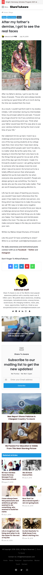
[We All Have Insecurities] (31, 465)
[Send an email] (16, 36)
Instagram (6, 253)
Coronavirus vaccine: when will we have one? (21, 334)
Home (5, 12)
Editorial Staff (9, 36)
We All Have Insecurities (27, 474)
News (11, 560)
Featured (18, 560)
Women (37, 560)
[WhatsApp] (32, 266)
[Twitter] (16, 266)
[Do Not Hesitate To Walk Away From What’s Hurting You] (31, 523)
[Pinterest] (27, 266)
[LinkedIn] (21, 266)
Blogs (11, 12)
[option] (21, 329)
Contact (24, 564)
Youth (18, 564)
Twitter (31, 250)
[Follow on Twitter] (14, 36)
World (19, 17)
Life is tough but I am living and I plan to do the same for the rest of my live (11, 534)
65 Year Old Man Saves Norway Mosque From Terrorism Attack (9, 476)
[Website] (13, 311)
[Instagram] (26, 311)
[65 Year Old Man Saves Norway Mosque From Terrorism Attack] (11, 465)
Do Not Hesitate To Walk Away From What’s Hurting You (30, 533)
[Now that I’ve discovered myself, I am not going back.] (31, 491)
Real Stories (11, 17)
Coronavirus (13, 327)
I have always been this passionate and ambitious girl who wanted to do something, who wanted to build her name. (10, 505)
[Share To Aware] (19, 7)
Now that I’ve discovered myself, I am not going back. (30, 500)
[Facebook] (10, 266)
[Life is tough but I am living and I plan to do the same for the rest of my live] (11, 523)
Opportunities (28, 560)
